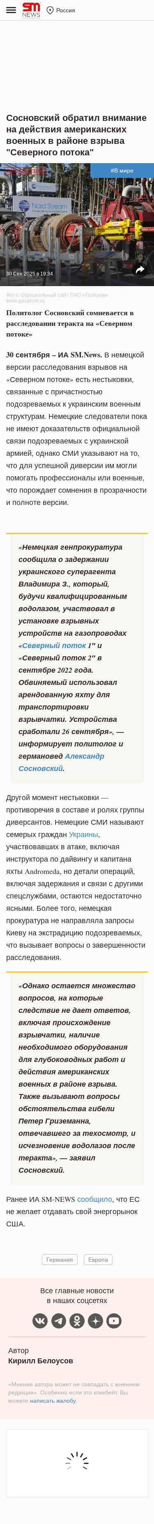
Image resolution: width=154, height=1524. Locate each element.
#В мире (122, 170)
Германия (59, 1259)
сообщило (94, 1199)
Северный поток (54, 645)
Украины (83, 834)
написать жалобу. (53, 1400)
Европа (98, 1259)
